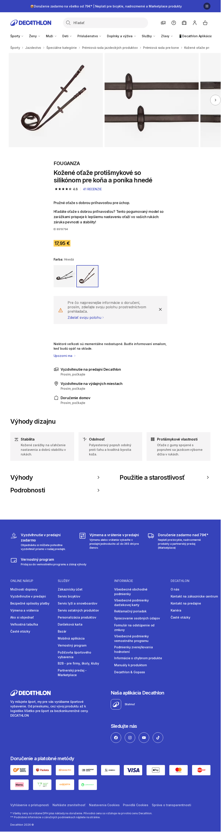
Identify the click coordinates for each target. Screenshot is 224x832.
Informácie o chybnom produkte (138, 658)
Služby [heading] (64, 581)
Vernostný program (72, 645)
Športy (15, 36)
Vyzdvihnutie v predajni (28, 596)
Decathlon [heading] (180, 581)
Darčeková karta (70, 624)
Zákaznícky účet (70, 589)
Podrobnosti (27, 490)
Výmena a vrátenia (24, 610)
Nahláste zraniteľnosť (69, 805)
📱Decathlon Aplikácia (195, 36)
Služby (147, 36)
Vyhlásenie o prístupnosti (29, 805)
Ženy (33, 36)
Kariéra (176, 610)
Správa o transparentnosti (171, 805)
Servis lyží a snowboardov (77, 603)
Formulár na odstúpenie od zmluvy (134, 627)
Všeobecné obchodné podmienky (130, 591)
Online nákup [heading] (21, 581)
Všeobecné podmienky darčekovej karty (131, 602)
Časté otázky (20, 631)
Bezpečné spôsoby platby (29, 603)
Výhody (21, 477)
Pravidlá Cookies (135, 805)
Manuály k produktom (130, 665)
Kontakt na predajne (186, 603)
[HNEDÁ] (87, 276)
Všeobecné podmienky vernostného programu (131, 638)
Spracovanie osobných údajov (137, 618)
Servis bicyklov (69, 596)
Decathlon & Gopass (129, 672)
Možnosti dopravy (23, 589)
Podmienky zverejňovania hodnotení (133, 649)
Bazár (62, 631)
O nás (175, 589)
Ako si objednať (22, 617)
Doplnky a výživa (120, 36)
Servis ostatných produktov (78, 610)
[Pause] (206, 6)
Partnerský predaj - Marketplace (72, 672)
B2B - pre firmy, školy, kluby (78, 663)
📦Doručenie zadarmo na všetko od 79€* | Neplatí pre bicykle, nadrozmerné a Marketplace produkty (106, 6)
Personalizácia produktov (77, 617)
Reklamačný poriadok (130, 611)
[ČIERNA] (65, 276)
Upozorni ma (63, 356)
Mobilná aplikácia (71, 638)
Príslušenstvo (88, 36)
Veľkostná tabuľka (24, 624)
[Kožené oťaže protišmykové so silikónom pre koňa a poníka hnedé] (56, 100)
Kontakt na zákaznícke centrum (194, 596)
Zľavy (165, 36)
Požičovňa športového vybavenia (74, 654)
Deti (65, 36)
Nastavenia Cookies (104, 805)
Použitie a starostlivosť (152, 477)
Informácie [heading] (123, 581)
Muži (50, 36)
